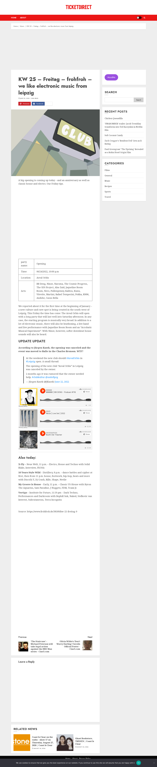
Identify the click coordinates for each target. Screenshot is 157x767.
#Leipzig (30, 361)
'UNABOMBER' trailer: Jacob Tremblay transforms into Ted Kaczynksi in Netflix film (123, 126)
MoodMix (111, 77)
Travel (108, 197)
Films (107, 170)
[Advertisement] (78, 49)
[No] (154, 763)
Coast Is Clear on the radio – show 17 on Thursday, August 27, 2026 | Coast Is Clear (43, 741)
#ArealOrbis (73, 358)
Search (111, 92)
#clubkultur (38, 377)
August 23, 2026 (82, 747)
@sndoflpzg (52, 377)
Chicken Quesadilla (114, 118)
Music (107, 181)
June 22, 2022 (25, 98)
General (108, 175)
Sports (108, 191)
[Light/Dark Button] (139, 17)
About (23, 17)
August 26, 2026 (39, 748)
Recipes (108, 186)
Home (13, 17)
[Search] (144, 17)
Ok (138, 763)
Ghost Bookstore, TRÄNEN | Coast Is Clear (84, 741)
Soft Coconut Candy (114, 135)
